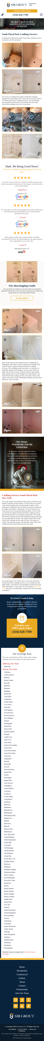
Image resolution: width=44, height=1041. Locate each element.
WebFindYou (27, 1038)
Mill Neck (7, 823)
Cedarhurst (7, 699)
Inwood (6, 767)
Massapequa (8, 813)
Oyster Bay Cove (9, 859)
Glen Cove (7, 740)
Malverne (7, 805)
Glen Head (7, 742)
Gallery (22, 978)
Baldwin (7, 677)
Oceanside (7, 845)
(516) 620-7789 (20, 15)
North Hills (7, 842)
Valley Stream (8, 929)
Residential (22, 970)
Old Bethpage (8, 848)
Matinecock (8, 818)
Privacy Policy (22, 1029)
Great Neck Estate (10, 750)
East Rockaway (9, 715)
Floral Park (7, 726)
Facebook (22, 1000)
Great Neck (8, 748)
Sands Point (8, 902)
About (22, 982)
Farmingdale (8, 723)
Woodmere (7, 945)
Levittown (7, 794)
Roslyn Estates (9, 888)
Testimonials (22, 989)
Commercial (22, 974)
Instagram (15, 1000)
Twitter (28, 1000)
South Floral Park (9, 910)
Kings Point (8, 780)
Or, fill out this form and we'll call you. (22, 635)
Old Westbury (8, 853)
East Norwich (8, 713)
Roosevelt (7, 883)
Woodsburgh (8, 948)
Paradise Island (9, 861)
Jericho (6, 775)
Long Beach (8, 799)
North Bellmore (9, 837)
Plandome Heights (10, 869)
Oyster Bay (7, 856)
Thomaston (7, 921)
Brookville (7, 694)
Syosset (6, 918)
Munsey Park (8, 829)
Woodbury (7, 942)
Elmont (6, 721)
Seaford (6, 907)
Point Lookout (8, 875)
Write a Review (2, 14)
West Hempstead (9, 934)
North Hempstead (10, 840)
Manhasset (7, 807)
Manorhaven (8, 810)
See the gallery (22, 298)
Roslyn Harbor (9, 891)
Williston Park (8, 940)
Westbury (7, 937)
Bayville (7, 683)
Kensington (8, 777)
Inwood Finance (9, 769)
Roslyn (6, 886)
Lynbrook (7, 802)
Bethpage (7, 691)
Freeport (7, 734)
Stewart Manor (9, 915)
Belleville (7, 666)
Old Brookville (9, 851)
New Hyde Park (9, 834)
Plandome (7, 867)
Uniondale (7, 924)
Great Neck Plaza (9, 753)
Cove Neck (7, 704)
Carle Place (7, 696)
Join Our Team (22, 993)
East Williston (8, 718)
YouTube (15, 1006)
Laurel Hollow (9, 788)
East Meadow (8, 710)
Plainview (7, 864)
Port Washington (9, 878)
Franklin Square (9, 732)
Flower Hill (8, 729)
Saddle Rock (8, 899)
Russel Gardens (9, 896)
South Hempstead (10, 913)
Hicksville (7, 764)
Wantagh (7, 932)
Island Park (7, 772)
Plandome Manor (9, 872)
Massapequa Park (9, 815)
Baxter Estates (8, 680)
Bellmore (7, 688)
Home (22, 967)
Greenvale (7, 756)
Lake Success (8, 783)
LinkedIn (22, 1006)
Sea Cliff (7, 905)
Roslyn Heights (9, 894)
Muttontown (8, 832)
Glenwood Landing (10, 745)
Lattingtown (8, 786)
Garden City (8, 737)
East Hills (7, 707)
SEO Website (17, 1038)
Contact (22, 985)
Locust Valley (8, 796)
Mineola (6, 826)
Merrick (6, 821)
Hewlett (6, 761)
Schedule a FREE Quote (22, 11)
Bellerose (7, 686)
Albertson (7, 672)
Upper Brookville (9, 926)
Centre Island (8, 702)
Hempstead (7, 759)
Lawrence (7, 791)
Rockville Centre (9, 880)
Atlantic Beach (9, 675)
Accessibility (12, 1029)
